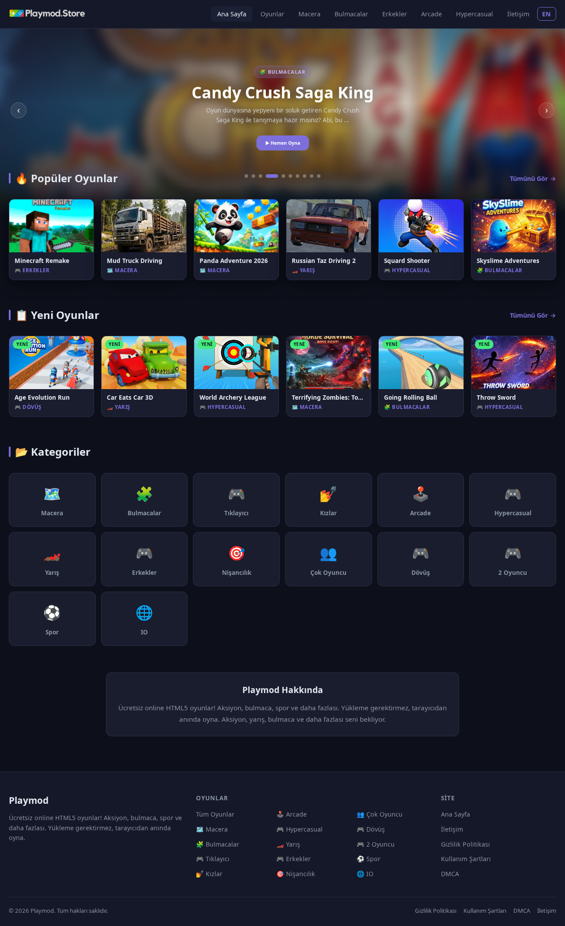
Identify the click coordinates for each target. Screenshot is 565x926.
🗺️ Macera (212, 829)
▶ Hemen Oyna (282, 143)
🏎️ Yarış (288, 844)
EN (546, 14)
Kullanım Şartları (466, 859)
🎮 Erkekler (293, 859)
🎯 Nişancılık (295, 874)
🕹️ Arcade (291, 814)
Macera (309, 14)
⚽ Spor (368, 859)
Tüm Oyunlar (215, 814)
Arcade (431, 14)
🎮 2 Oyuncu (376, 844)
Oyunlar (272, 14)
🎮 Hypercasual (299, 829)
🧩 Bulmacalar (217, 844)
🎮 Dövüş (371, 829)
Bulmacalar (351, 14)
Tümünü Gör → (533, 178)
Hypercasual (474, 14)
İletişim (518, 14)
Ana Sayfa (231, 14)
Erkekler (394, 14)
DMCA (450, 874)
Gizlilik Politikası (465, 844)
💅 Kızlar (209, 874)
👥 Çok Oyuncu (380, 814)
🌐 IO (365, 874)
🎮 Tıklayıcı (213, 859)
